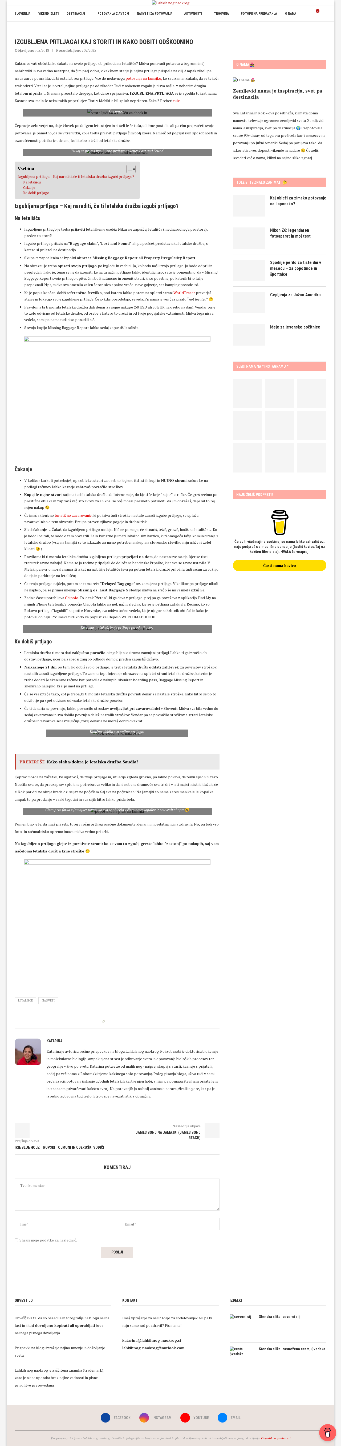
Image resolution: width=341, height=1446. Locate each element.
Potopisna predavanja (259, 13)
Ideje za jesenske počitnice (295, 327)
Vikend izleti (48, 13)
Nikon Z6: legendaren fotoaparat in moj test (290, 233)
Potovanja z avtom (113, 13)
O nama (290, 13)
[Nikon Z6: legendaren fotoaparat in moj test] (249, 238)
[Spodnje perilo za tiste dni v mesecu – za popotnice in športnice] (249, 270)
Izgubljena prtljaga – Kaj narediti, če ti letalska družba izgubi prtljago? (76, 176)
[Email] (321, 29)
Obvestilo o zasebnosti (275, 1438)
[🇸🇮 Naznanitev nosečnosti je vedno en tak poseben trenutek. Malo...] (247, 458)
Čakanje (29, 187)
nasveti (48, 1000)
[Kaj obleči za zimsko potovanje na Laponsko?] (249, 206)
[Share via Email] (128, 1021)
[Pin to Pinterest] (123, 1021)
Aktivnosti (193, 13)
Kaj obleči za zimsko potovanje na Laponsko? (298, 200)
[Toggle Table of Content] (128, 169)
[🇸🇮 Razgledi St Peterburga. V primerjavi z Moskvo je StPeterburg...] (279, 394)
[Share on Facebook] (113, 1021)
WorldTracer (184, 292)
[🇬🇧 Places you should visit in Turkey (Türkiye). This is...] (279, 458)
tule (176, 100)
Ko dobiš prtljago (36, 193)
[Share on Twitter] (118, 1021)
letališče (25, 1000)
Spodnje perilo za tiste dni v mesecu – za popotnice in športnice (295, 268)
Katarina (54, 1041)
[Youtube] (315, 29)
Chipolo (71, 597)
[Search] (323, 13)
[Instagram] (310, 29)
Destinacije (76, 13)
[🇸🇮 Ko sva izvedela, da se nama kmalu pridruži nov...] (312, 394)
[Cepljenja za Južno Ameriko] (249, 302)
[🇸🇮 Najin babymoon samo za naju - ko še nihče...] (279, 426)
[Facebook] (304, 29)
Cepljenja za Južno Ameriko (295, 294)
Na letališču (32, 182)
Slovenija (22, 13)
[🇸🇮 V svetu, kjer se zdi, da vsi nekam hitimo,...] (247, 426)
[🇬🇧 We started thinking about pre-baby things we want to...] (247, 394)
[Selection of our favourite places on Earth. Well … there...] (312, 426)
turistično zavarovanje (73, 515)
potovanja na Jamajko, (143, 78)
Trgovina (221, 13)
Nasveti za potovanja (154, 13)
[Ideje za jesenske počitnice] (249, 335)
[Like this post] (107, 1021)
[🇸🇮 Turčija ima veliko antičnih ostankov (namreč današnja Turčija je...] (312, 458)
